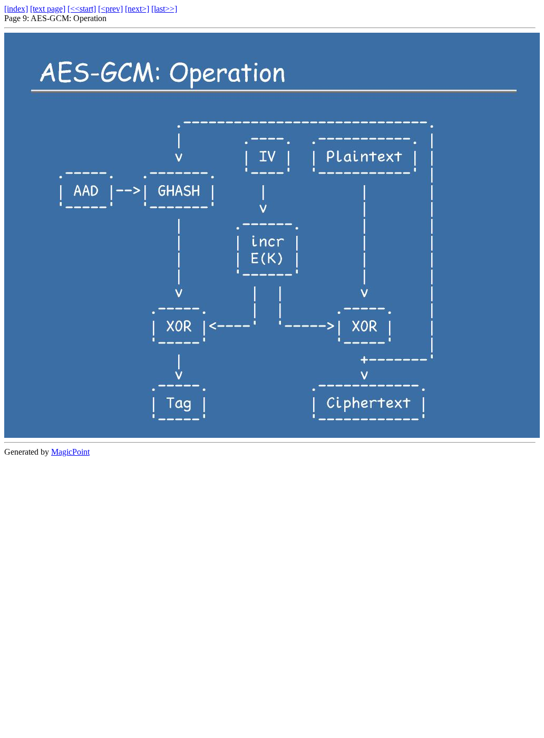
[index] (16, 8)
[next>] (137, 8)
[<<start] (81, 8)
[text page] (47, 8)
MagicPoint (70, 451)
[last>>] (164, 8)
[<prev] (110, 8)
